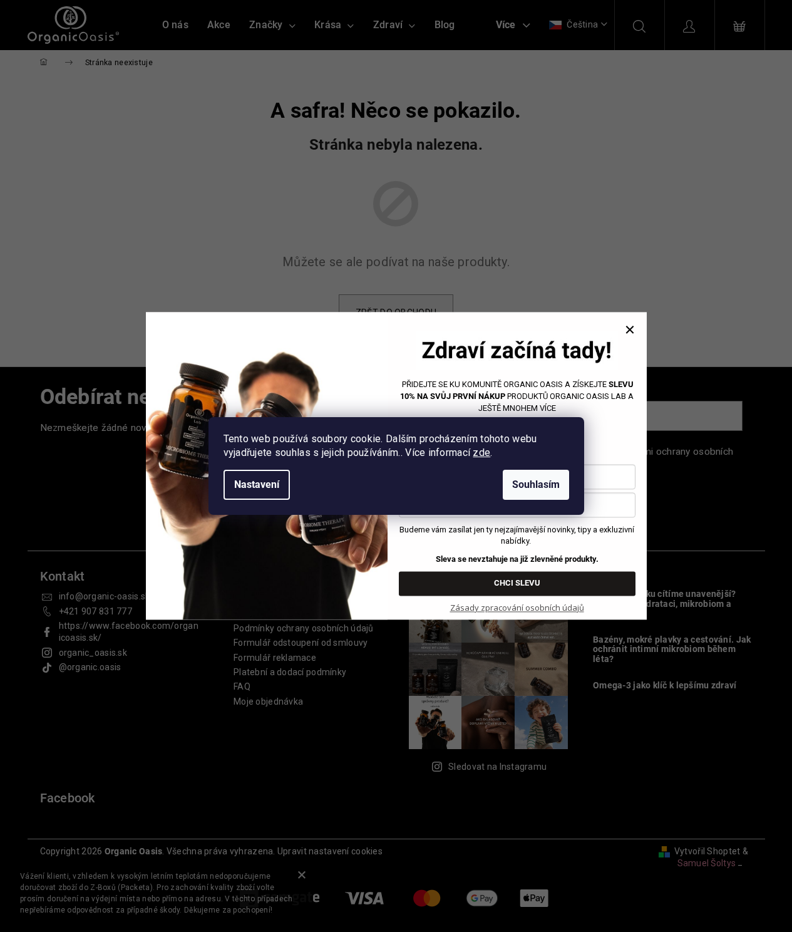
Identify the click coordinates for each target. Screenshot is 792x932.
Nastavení (256, 484)
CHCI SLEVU (517, 583)
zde (481, 452)
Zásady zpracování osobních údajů (517, 607)
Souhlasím (536, 484)
